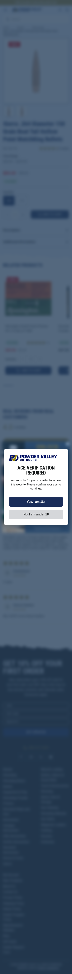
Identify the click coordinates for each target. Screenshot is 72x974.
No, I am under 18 (36, 514)
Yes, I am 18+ (36, 501)
